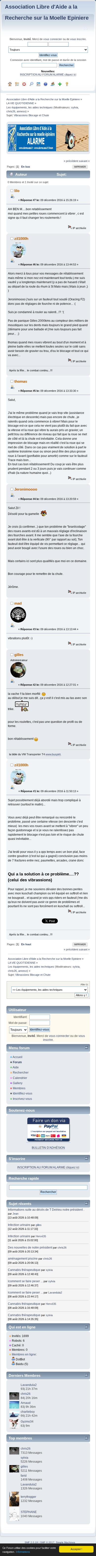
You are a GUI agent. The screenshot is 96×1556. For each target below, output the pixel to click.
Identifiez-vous (22, 1093)
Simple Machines (65, 1542)
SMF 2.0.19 (31, 1542)
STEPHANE (29, 1512)
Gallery (17, 1083)
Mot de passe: (18, 1023)
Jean (15, 1213)
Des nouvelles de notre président (30, 1247)
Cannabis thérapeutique (24, 1270)
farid (24, 1475)
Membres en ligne (24, 1354)
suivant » (84, 161)
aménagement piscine (23, 1258)
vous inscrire (78, 39)
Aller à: (84, 984)
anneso (21, 111)
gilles (18, 655)
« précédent (71, 161)
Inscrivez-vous (22, 1099)
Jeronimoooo (25, 489)
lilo (16, 191)
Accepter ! (76, 1549)
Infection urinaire (19, 1225)
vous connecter (52, 39)
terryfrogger (28, 1496)
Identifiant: (20, 1017)
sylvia (74, 107)
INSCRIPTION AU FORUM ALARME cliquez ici (48, 74)
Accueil (17, 1057)
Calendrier (20, 1078)
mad (18, 603)
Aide (16, 1067)
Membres (19, 1088)
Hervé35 (41, 1236)
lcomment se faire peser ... (25, 1281)
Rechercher (21, 1072)
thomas (20, 381)
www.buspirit (53, 754)
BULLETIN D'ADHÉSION (48, 1147)
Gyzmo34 (27, 1421)
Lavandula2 (55, 1292)
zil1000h (21, 238)
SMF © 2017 (47, 1542)
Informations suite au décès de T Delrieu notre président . (46, 1209)
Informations (23, 1552)
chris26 (10, 111)
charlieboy (28, 1411)
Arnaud (26, 1403)
